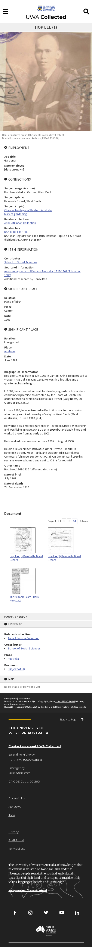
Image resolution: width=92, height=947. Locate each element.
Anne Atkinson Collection (23, 638)
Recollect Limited (48, 706)
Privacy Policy (10, 698)
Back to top (68, 719)
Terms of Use (24, 698)
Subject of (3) (16, 669)
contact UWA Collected (65, 701)
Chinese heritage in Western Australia (28, 210)
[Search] (74, 521)
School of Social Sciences (24, 648)
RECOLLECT (9, 706)
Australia (13, 659)
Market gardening (15, 214)
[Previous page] (64, 521)
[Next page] (69, 521)
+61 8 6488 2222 (19, 773)
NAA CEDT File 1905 (16, 232)
